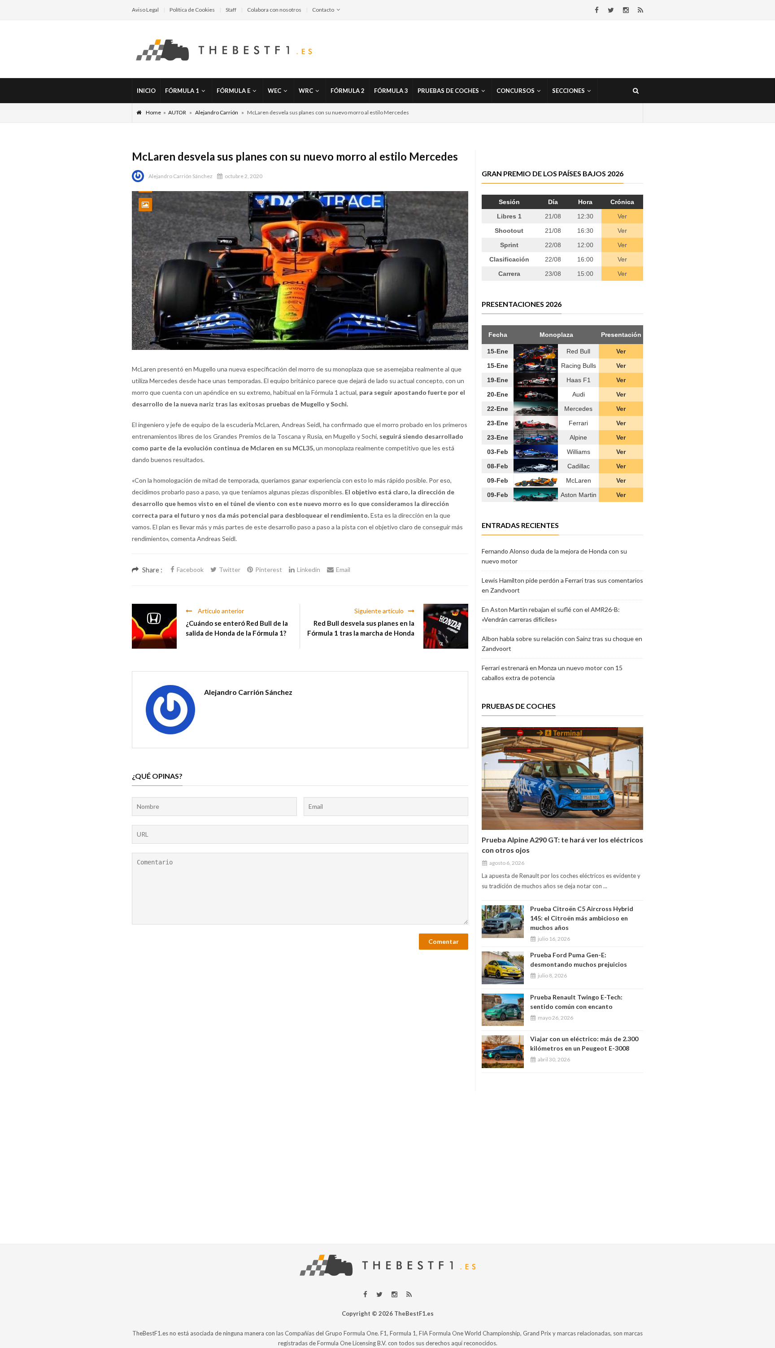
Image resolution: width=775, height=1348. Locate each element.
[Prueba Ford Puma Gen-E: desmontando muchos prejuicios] (503, 967)
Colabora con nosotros (274, 9)
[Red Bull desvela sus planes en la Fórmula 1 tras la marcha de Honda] (445, 626)
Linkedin (308, 569)
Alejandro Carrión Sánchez (180, 176)
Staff (231, 9)
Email (343, 569)
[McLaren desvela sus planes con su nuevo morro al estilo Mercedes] (300, 270)
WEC (274, 90)
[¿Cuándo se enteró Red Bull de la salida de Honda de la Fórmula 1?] (154, 626)
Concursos (515, 90)
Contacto (323, 9)
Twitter (229, 569)
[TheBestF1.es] (224, 49)
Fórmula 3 (391, 90)
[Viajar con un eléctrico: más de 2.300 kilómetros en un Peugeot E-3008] (503, 1051)
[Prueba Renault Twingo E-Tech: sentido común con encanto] (503, 1010)
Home (153, 112)
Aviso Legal (145, 9)
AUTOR (177, 112)
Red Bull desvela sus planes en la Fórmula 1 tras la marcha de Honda (360, 628)
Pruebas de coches (448, 90)
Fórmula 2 (348, 90)
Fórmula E (233, 90)
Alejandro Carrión (216, 112)
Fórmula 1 (182, 90)
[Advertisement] (387, 1154)
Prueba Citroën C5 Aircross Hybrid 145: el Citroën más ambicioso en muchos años (581, 918)
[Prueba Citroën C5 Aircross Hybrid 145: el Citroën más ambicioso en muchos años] (503, 921)
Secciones (568, 90)
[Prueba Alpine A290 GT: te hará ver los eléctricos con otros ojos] (562, 778)
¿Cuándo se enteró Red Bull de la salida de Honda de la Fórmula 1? (237, 628)
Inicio (146, 90)
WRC (306, 90)
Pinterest (268, 569)
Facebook (190, 569)
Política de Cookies (192, 9)
